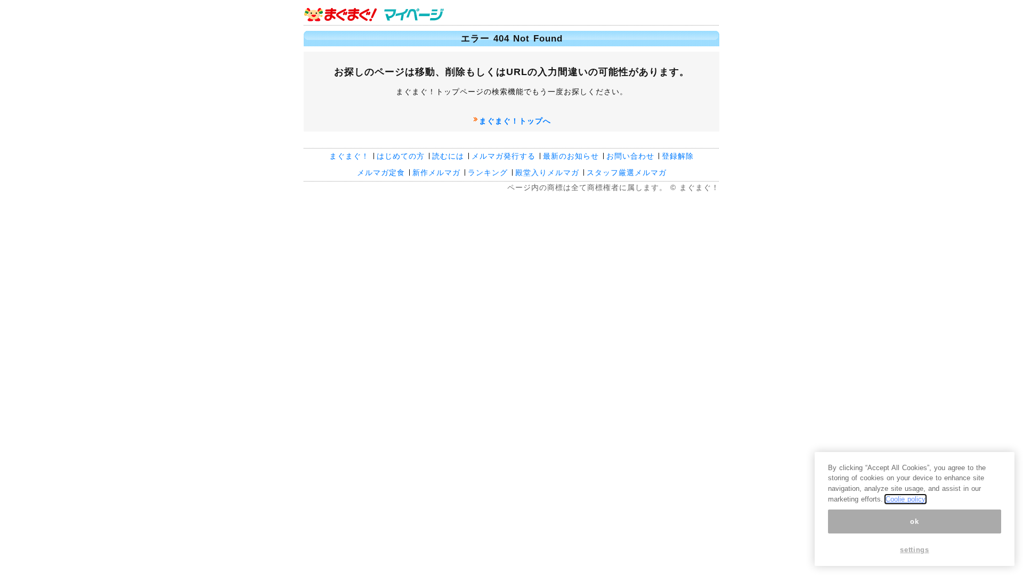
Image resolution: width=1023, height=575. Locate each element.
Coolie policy (905, 499)
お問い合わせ (630, 156)
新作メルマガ (436, 172)
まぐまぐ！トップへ (515, 121)
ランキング (488, 172)
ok (914, 521)
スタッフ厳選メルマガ (627, 172)
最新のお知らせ (571, 156)
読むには (448, 156)
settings (914, 550)
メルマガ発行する (503, 156)
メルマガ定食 (381, 172)
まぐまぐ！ (349, 156)
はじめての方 (401, 156)
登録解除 (678, 156)
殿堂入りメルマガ (547, 172)
